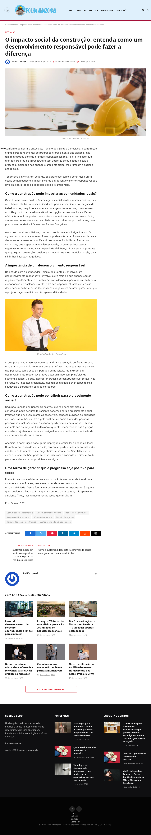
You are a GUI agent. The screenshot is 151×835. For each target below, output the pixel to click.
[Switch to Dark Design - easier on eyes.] (147, 10)
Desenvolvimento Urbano (49, 513)
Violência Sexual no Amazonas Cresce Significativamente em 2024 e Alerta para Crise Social (134, 777)
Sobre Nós (121, 10)
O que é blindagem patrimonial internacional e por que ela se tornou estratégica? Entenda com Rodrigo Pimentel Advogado (134, 732)
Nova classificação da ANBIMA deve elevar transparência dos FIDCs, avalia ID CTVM (81, 669)
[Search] (143, 10)
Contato (74, 819)
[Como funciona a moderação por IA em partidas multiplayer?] (51, 652)
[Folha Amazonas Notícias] (35, 10)
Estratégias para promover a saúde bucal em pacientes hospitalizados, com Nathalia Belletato (83, 729)
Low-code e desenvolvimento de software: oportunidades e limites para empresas (19, 628)
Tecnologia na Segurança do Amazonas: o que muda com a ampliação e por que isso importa (83, 772)
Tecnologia (107, 10)
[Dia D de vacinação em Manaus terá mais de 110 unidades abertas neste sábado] (83, 609)
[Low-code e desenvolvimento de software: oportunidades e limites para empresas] (19, 609)
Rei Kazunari (20, 61)
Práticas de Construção (76, 513)
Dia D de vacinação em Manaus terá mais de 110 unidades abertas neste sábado (82, 626)
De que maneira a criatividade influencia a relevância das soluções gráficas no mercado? (19, 669)
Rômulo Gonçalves (65, 517)
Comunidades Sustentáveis (20, 513)
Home (71, 10)
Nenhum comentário (65, 61)
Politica (93, 10)
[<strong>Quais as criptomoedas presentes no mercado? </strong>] (63, 751)
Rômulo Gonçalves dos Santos (21, 522)
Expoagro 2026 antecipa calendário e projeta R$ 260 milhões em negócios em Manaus (50, 626)
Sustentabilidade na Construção (55, 522)
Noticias (81, 10)
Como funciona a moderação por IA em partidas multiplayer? (49, 667)
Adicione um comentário (51, 689)
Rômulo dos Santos (43, 517)
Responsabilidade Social (18, 517)
